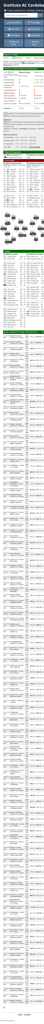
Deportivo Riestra (16, 395)
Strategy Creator (9, 93)
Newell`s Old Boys (16, 383)
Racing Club (14, 724)
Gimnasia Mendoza (16, 349)
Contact (27, 1014)
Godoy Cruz (14, 518)
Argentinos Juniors (16, 526)
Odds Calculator (9, 95)
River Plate (13, 561)
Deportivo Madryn (16, 614)
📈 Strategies (34, 35)
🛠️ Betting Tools (34, 43)
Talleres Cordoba (15, 424)
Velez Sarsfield (15, 365)
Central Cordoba (15, 342)
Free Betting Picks (10, 90)
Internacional (7, 65)
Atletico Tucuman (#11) (14, 163)
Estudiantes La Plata (17, 390)
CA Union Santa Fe (16, 432)
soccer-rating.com (9, 1020)
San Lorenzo (14, 436)
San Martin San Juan (17, 506)
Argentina (19, 58)
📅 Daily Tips (34, 29)
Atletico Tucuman (12, 254)
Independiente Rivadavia (15, 747)
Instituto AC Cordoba (36, 254)
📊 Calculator (14, 35)
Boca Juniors (14, 412)
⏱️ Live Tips (13, 29)
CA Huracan (14, 573)
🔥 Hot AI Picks (14, 22)
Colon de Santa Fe (16, 984)
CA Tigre (13, 700)
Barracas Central (15, 755)
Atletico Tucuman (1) (13, 155)
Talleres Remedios (16, 855)
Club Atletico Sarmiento (14, 483)
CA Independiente (16, 420)
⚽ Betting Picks (14, 43)
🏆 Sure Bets (34, 22)
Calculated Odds (34, 147)
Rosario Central (15, 490)
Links (20, 1014)
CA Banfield (14, 765)
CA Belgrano (14, 712)
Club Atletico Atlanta (16, 408)
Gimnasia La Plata (16, 565)
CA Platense (14, 361)
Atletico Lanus (14, 353)
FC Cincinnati (29, 63)
